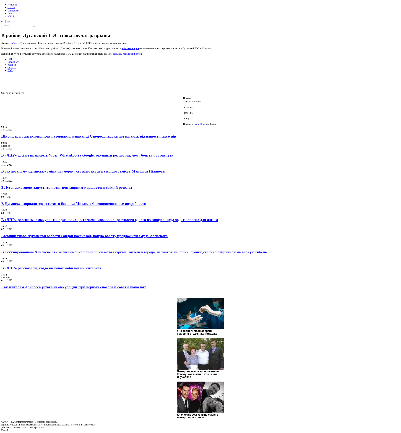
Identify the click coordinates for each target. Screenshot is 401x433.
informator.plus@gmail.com (23, 430)
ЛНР (10, 59)
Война (13, 43)
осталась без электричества (127, 53)
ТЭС (10, 70)
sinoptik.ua (200, 124)
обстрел (12, 64)
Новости (12, 4)
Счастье (12, 67)
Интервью (13, 10)
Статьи (11, 7)
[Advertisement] (50, 81)
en (9, 21)
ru (2, 21)
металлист (13, 62)
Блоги (11, 16)
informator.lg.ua (130, 48)
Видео (11, 13)
